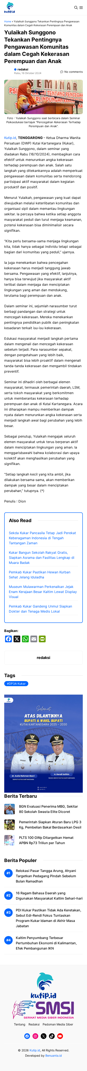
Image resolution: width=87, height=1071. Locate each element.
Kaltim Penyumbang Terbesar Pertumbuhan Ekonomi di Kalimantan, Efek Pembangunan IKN (46, 943)
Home (7, 21)
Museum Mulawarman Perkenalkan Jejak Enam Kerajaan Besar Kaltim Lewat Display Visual (43, 592)
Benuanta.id (53, 1055)
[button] (76, 7)
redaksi (23, 69)
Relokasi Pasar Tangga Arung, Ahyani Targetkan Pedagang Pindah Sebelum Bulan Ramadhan (46, 876)
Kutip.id (10, 138)
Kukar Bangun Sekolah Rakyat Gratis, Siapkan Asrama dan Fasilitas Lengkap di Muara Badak (41, 557)
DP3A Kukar (17, 683)
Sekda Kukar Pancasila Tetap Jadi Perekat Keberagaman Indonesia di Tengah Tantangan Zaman (42, 538)
